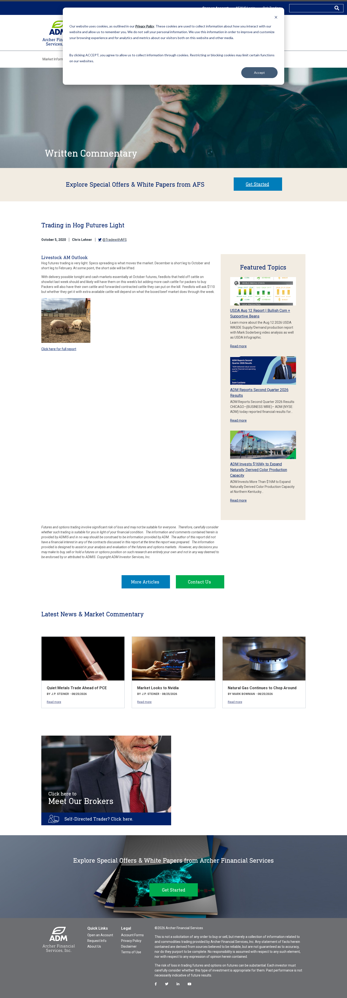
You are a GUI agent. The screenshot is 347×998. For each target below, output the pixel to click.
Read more (238, 346)
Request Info (96, 941)
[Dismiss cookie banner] (276, 17)
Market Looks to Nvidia (158, 688)
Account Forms (132, 935)
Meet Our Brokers (81, 798)
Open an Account (100, 935)
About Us (94, 946)
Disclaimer (129, 946)
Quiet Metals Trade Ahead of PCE (77, 688)
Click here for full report (58, 349)
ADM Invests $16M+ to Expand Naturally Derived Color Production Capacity (258, 470)
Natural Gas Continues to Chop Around (262, 688)
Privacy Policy (131, 941)
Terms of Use (131, 952)
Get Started (257, 184)
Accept (259, 73)
